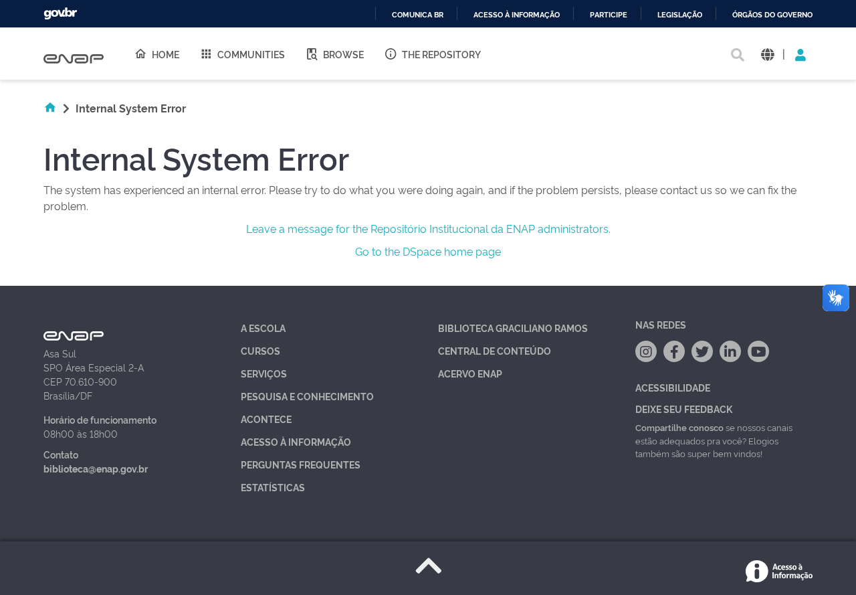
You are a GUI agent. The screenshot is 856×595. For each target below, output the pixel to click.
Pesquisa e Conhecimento (307, 396)
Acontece (266, 418)
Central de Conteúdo (494, 350)
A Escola (263, 327)
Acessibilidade (672, 387)
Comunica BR (417, 15)
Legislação (679, 15)
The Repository (441, 54)
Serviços (264, 373)
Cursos (260, 350)
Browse (343, 54)
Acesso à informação (516, 15)
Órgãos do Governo (772, 15)
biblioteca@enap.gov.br (95, 468)
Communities (251, 54)
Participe (608, 15)
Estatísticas (273, 487)
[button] (767, 54)
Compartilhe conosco (679, 427)
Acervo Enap (470, 373)
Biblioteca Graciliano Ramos (513, 327)
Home (165, 54)
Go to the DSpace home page (428, 251)
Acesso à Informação (296, 441)
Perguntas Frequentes (300, 464)
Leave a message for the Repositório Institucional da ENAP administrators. (428, 228)
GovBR (60, 13)
